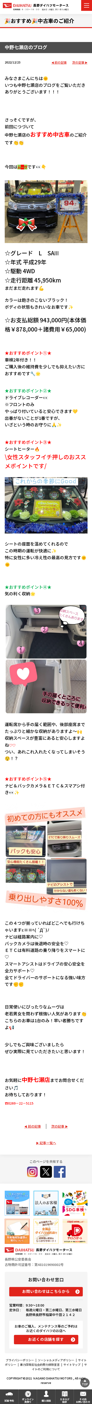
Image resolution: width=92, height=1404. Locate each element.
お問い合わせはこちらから (46, 1291)
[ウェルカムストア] (45, 1203)
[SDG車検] (75, 1203)
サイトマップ (71, 1364)
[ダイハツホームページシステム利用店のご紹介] (17, 1203)
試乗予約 (9, 1400)
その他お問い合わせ (83, 1400)
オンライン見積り (28, 1400)
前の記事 (60, 63)
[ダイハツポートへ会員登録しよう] (75, 1231)
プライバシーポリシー (20, 1360)
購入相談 (46, 1400)
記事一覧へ (48, 1142)
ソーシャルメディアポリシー (56, 1360)
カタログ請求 (64, 1400)
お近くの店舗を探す (46, 1339)
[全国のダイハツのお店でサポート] (45, 1231)
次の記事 (78, 63)
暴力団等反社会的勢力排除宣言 (40, 1364)
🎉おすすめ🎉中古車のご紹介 (39, 20)
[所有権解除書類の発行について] (17, 1231)
